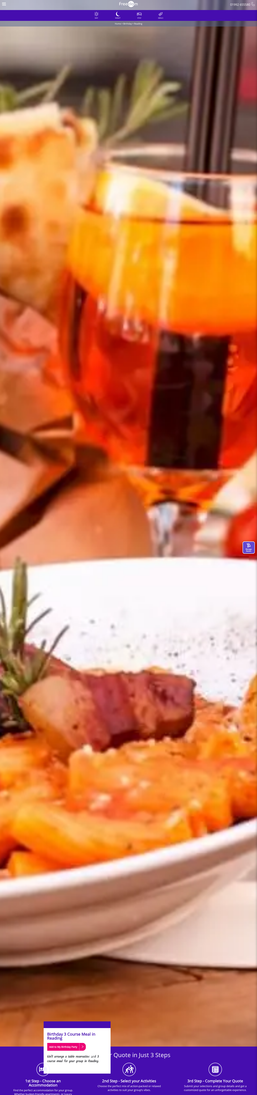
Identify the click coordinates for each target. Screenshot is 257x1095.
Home (118, 23)
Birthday (127, 23)
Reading (138, 23)
